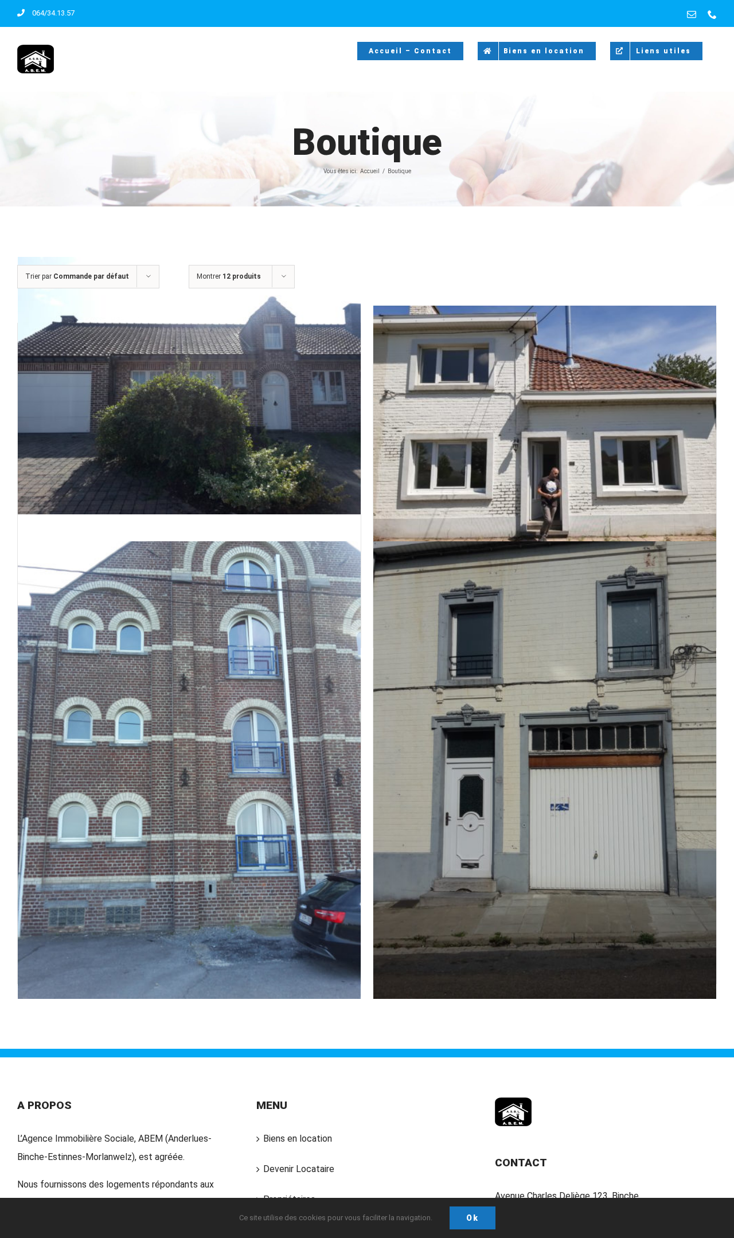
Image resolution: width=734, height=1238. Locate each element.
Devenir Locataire (298, 1168)
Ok (472, 1218)
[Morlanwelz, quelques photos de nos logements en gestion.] (544, 770)
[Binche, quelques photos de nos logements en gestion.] (544, 433)
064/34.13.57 (53, 13)
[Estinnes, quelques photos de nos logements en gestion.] (189, 770)
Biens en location (297, 1138)
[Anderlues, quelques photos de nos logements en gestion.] (189, 385)
